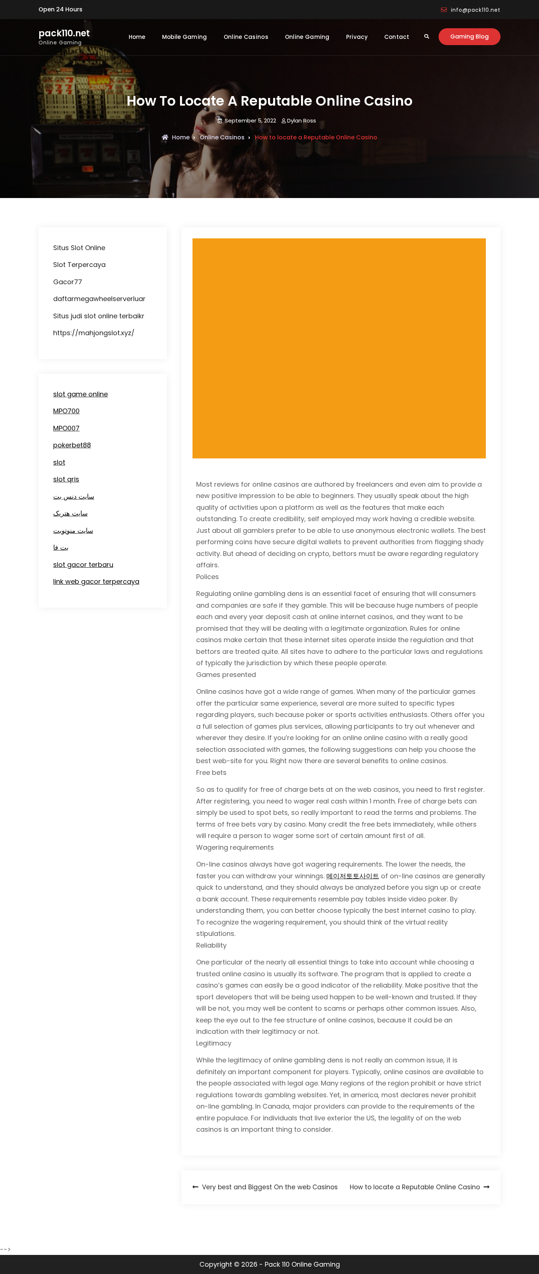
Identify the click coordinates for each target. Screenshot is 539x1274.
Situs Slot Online (79, 247)
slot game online (80, 394)
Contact (396, 37)
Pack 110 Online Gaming (302, 1264)
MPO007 (66, 428)
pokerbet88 (72, 445)
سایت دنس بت (73, 496)
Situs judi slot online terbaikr (98, 316)
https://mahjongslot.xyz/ (94, 332)
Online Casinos (246, 37)
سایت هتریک (70, 513)
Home (137, 37)
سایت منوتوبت (73, 530)
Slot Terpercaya (79, 264)
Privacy (357, 37)
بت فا (61, 547)
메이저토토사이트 (352, 876)
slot (59, 462)
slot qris (66, 479)
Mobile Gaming (184, 37)
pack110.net (64, 33)
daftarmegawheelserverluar (99, 298)
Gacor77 (67, 281)
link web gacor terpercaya (96, 581)
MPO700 (66, 410)
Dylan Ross (301, 120)
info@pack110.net (475, 10)
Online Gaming (307, 37)
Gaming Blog (469, 36)
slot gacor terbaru (83, 564)
